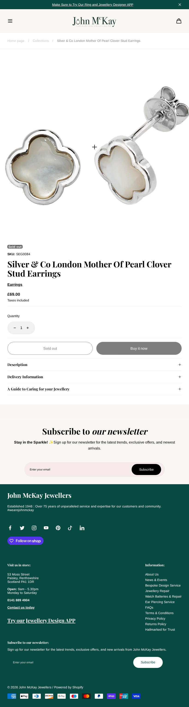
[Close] (180, 4)
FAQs (149, 607)
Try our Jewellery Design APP (41, 620)
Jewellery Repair (157, 591)
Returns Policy (155, 624)
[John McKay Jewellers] (94, 21)
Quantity (13, 316)
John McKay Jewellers (35, 687)
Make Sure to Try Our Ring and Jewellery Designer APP (92, 4)
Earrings (14, 284)
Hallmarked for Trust (160, 629)
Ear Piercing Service (160, 602)
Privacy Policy (155, 618)
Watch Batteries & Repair (163, 596)
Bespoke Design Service (163, 585)
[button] (10, 21)
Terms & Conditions (159, 613)
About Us (152, 574)
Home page (15, 41)
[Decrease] (12, 327)
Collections (41, 41)
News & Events (156, 580)
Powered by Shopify (68, 687)
